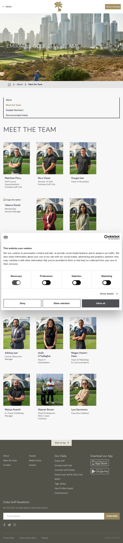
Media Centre (35, 460)
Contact (6, 465)
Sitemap (45, 538)
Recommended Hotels (17, 115)
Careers (32, 465)
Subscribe (111, 516)
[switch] (46, 282)
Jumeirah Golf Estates (65, 470)
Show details (107, 293)
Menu (9, 6)
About (20, 84)
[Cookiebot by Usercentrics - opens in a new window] (106, 237)
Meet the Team (35, 84)
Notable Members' (15, 110)
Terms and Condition (28, 538)
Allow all (100, 303)
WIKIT (58, 479)
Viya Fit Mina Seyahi (64, 488)
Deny (22, 303)
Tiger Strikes (60, 484)
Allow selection (62, 303)
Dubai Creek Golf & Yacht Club (69, 475)
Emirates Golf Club (63, 465)
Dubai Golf (59, 461)
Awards (32, 456)
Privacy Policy (8, 538)
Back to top (60, 443)
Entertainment (61, 493)
